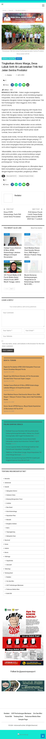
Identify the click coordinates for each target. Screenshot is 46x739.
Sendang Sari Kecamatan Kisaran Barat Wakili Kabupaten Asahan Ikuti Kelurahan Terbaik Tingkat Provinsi (22, 441)
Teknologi (7, 569)
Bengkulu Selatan (8, 58)
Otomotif (9, 565)
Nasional (7, 540)
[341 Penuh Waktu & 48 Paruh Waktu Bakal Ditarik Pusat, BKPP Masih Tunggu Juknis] (13, 266)
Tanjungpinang (10, 532)
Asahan (8, 503)
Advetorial (8, 482)
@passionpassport (27, 671)
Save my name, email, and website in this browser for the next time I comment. (23, 345)
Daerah (18, 58)
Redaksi (8, 577)
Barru (7, 528)
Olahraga (7, 556)
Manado (8, 519)
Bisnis (6, 552)
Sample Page (23, 719)
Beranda (7, 478)
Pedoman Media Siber (12, 589)
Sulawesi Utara (10, 495)
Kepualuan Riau (11, 515)
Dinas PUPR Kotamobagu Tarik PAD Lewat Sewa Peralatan (12, 214)
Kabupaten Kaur (11, 536)
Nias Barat (9, 507)
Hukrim (7, 548)
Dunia (6, 544)
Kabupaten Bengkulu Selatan (26, 176)
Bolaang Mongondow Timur (14, 499)
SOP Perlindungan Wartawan (14, 585)
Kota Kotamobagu (11, 511)
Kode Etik (9, 593)
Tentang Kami (9, 573)
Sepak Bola (9, 560)
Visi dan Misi (10, 581)
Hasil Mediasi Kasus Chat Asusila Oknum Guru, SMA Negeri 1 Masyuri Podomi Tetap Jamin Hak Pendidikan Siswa (23, 397)
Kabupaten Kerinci (11, 491)
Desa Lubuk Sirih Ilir (12, 176)
